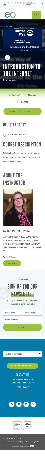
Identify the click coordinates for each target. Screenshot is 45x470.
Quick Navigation (12, 353)
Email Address (11, 319)
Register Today (11, 98)
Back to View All (17, 134)
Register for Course (23, 111)
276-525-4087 (22, 387)
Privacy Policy (35, 442)
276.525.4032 (10, 257)
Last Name (29, 312)
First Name (9, 312)
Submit (22, 327)
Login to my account (22, 366)
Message (12, 263)
